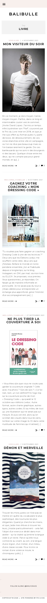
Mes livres (9, 180)
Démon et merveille (23, 448)
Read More (8, 166)
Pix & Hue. (40, 598)
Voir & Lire (14, 40)
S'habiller (20, 180)
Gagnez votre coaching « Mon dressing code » (23, 187)
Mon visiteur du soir (23, 44)
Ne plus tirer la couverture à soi (23, 320)
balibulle (23, 14)
